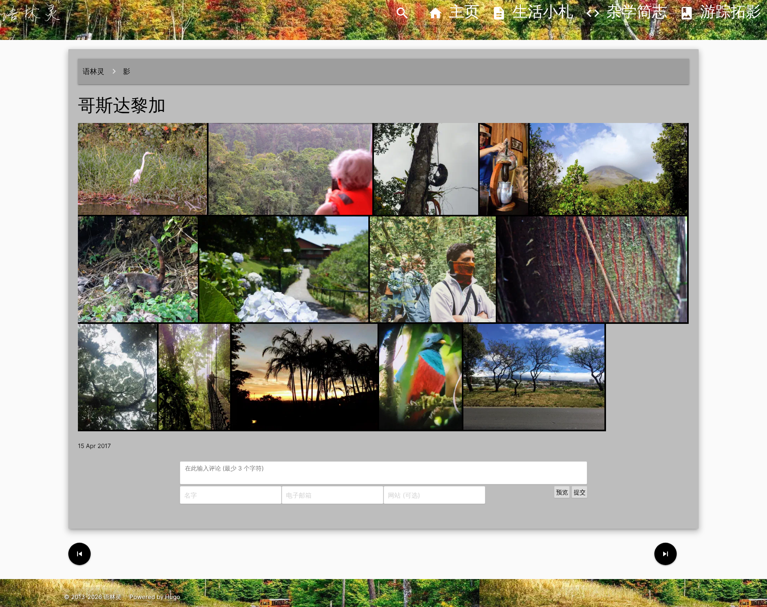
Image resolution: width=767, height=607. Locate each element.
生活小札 (532, 13)
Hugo (172, 597)
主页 (453, 13)
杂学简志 (626, 13)
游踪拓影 (720, 13)
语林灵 (93, 71)
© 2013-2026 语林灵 (92, 597)
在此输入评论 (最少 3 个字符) (224, 468)
